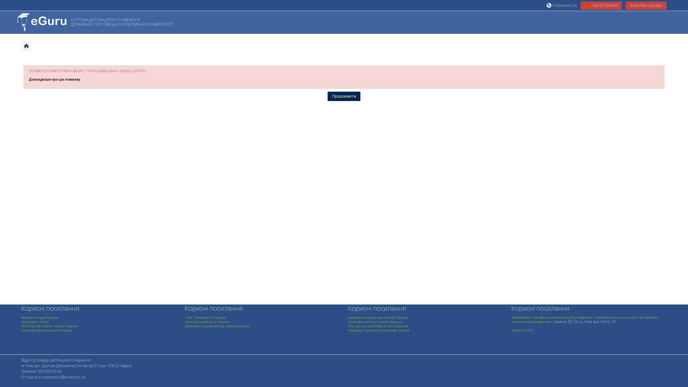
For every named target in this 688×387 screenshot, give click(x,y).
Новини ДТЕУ (522, 330)
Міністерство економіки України (47, 330)
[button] (562, 5)
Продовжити (344, 96)
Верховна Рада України (39, 318)
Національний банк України (207, 322)
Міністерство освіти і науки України (49, 326)
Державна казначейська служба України (217, 326)
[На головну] (41, 22)
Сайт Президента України (205, 318)
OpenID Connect (604, 5)
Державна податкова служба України (378, 318)
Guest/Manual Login (646, 5)
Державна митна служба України (375, 322)
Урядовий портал (35, 322)
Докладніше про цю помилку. (55, 79)
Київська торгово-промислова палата (378, 330)
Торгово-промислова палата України (378, 326)
